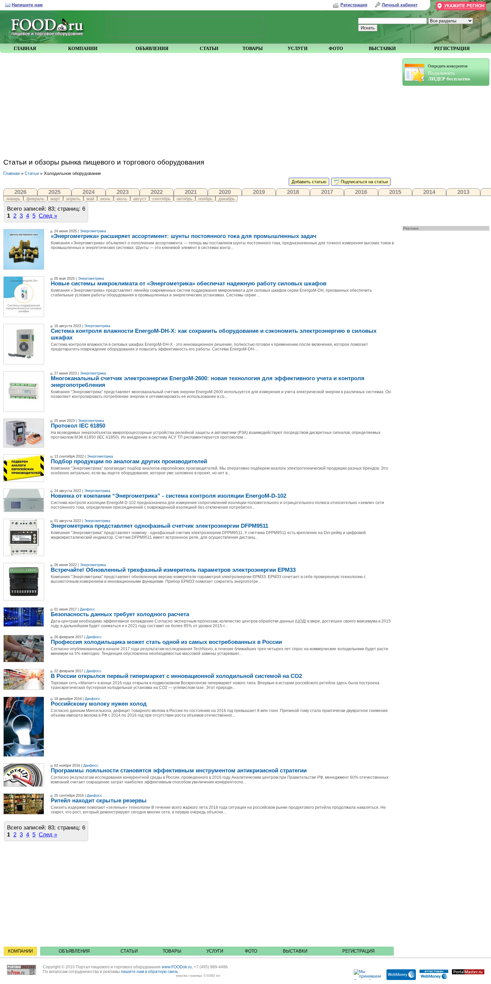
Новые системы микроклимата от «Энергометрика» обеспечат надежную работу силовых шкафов (188, 283)
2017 (327, 192)
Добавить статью (309, 181)
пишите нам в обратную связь (149, 971)
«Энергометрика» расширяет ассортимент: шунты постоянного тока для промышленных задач (183, 236)
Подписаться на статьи (363, 181)
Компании (20, 951)
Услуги (214, 951)
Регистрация (358, 951)
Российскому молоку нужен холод (99, 704)
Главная (11, 173)
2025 (54, 192)
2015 (395, 192)
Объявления (74, 951)
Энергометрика (93, 231)
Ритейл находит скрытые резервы (99, 800)
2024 (89, 192)
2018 (293, 192)
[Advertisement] (442, 154)
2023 (123, 192)
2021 (191, 192)
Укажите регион (464, 5)
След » (48, 215)
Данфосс (87, 609)
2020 (225, 192)
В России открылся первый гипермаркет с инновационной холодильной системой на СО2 (176, 676)
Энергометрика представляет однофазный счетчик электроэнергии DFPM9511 (159, 526)
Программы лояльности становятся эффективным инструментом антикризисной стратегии (179, 770)
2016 (361, 192)
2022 (157, 192)
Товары (172, 951)
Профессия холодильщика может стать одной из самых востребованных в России (166, 642)
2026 (20, 192)
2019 (259, 192)
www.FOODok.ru (177, 967)
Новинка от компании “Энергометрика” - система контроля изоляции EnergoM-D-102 (168, 496)
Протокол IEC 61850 (78, 426)
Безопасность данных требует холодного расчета (120, 614)
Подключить (449, 72)
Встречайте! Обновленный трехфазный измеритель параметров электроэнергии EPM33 (173, 570)
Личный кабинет (400, 4)
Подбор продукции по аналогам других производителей (129, 461)
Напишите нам (27, 4)
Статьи (32, 173)
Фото (251, 951)
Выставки (295, 951)
